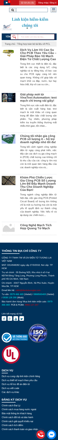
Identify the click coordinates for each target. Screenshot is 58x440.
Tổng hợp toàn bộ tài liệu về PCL (33, 44)
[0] (6, 3)
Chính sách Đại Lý (11, 405)
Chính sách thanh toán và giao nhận (20, 429)
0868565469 (40, 294)
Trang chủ (10, 44)
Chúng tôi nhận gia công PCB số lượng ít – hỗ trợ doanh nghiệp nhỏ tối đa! (38, 139)
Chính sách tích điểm (12, 425)
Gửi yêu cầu (28, 3)
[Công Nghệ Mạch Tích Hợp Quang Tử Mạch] (8, 228)
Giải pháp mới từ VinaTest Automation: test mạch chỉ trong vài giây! (38, 97)
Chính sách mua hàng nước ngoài (19, 409)
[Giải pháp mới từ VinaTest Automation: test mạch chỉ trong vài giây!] (8, 97)
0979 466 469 (17, 294)
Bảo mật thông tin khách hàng (17, 413)
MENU (54, 11)
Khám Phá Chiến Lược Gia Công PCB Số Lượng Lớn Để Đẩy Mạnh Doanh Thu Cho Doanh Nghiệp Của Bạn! (38, 183)
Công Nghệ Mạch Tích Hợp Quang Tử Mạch (36, 226)
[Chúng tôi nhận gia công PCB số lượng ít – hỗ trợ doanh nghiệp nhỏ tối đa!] (8, 138)
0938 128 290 (10, 297)
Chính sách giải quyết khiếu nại (17, 421)
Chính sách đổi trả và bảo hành (17, 417)
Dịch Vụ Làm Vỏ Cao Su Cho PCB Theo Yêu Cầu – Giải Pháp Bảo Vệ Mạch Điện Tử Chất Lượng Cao (38, 54)
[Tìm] (12, 10)
